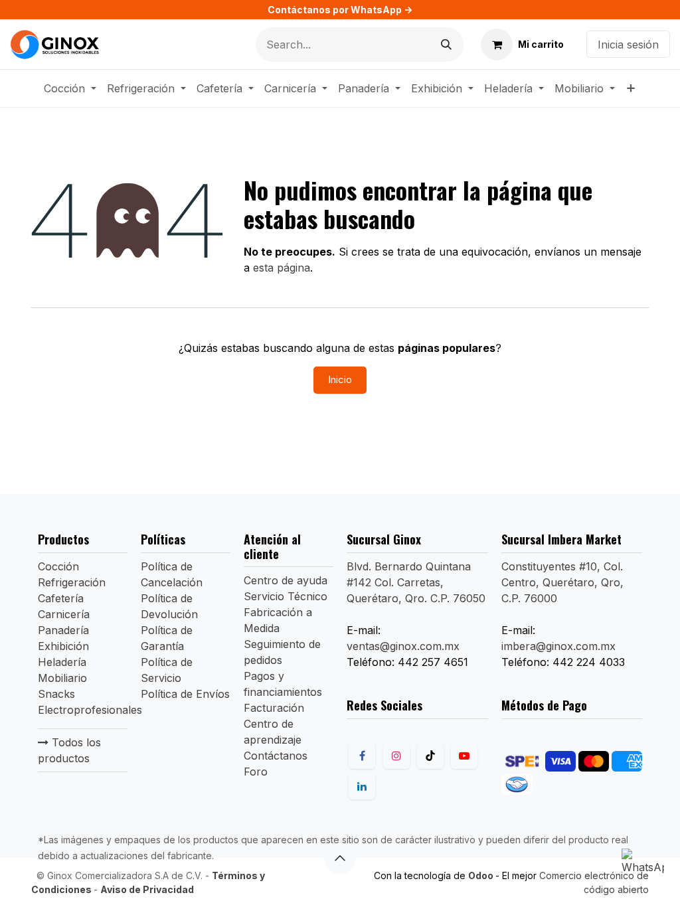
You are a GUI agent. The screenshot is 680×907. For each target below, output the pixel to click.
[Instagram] (396, 755)
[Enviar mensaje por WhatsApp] (643, 870)
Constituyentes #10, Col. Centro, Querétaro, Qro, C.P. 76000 (562, 582)
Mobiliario (62, 678)
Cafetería (61, 598)
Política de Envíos (185, 694)
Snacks (56, 694)
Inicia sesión (628, 44)
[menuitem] (70, 88)
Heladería (62, 662)
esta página (281, 267)
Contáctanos (275, 755)
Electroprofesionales (90, 709)
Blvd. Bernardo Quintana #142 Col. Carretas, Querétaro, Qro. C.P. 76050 (416, 582)
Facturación (274, 707)
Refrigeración (72, 582)
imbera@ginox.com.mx (558, 646)
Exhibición (63, 646)
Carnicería (64, 614)
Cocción (58, 566)
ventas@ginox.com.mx (403, 646)
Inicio (340, 379)
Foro (256, 771)
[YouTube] (464, 755)
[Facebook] (362, 755)
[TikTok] (430, 755)
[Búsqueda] (446, 44)
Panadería (63, 630)
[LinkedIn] (362, 786)
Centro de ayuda (285, 580)
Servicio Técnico (285, 596)
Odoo (481, 875)
